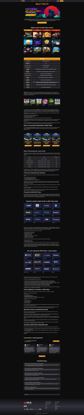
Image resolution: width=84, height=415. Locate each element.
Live (36, 30)
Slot (55, 30)
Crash (46, 30)
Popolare (28, 30)
